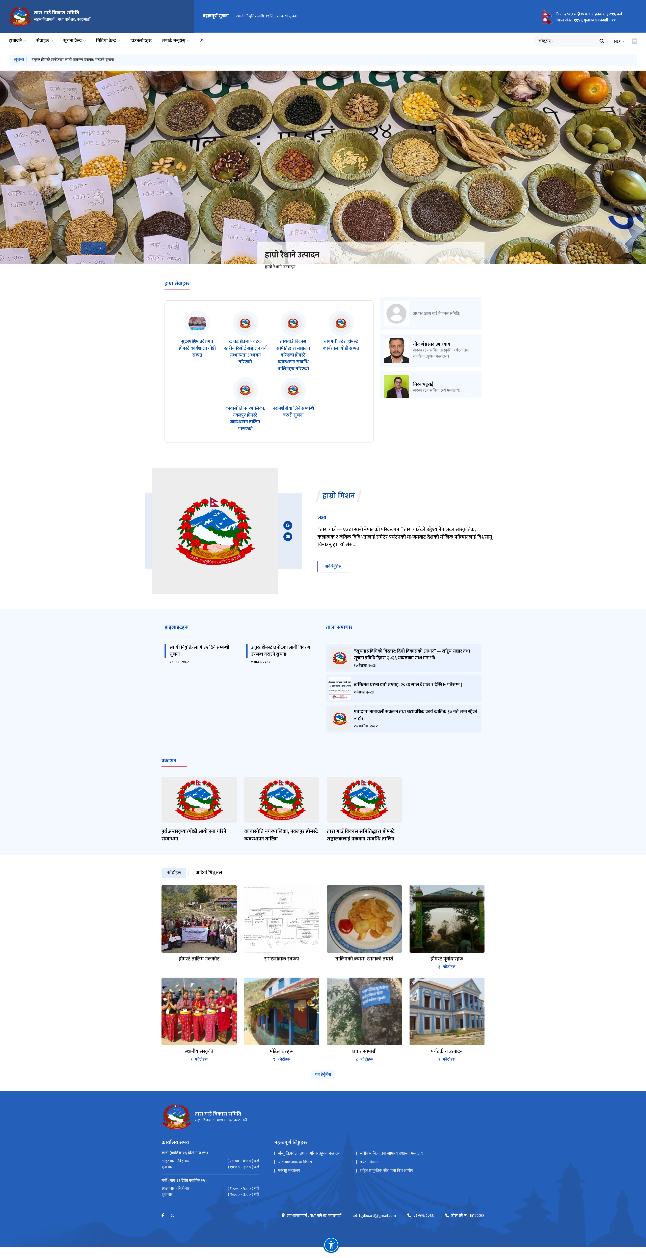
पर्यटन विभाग (369, 1162)
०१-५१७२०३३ (423, 1216)
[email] (287, 536)
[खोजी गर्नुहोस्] (602, 41)
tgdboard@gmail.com (377, 1216)
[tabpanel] (323, 974)
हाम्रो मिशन (338, 496)
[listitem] (197, 341)
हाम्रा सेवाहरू (177, 283)
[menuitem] (202, 40)
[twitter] (172, 1215)
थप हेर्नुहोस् (323, 1074)
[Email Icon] (634, 41)
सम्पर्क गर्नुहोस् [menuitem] (173, 41)
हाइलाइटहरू (177, 627)
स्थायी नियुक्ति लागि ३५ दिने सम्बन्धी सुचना (266, 16)
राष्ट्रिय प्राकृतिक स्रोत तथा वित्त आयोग (386, 1170)
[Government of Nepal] (20, 16)
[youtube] (287, 525)
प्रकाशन (169, 760)
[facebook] (163, 1215)
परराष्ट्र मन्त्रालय (289, 1170)
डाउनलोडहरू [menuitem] (141, 41)
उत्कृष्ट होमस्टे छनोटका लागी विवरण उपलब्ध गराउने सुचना (73, 59)
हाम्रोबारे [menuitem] (15, 41)
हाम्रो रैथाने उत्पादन (292, 255)
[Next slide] (99, 248)
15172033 (467, 1216)
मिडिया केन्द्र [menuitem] (106, 41)
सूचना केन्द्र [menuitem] (72, 41)
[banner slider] (323, 167)
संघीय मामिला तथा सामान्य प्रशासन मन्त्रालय (391, 1153)
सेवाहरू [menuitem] (42, 41)
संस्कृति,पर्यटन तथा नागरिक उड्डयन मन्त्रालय (309, 1153)
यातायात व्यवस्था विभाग (295, 1162)
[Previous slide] (87, 248)
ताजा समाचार (339, 627)
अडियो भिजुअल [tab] (209, 872)
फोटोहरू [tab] (174, 872)
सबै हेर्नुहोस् (333, 566)
